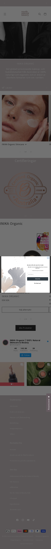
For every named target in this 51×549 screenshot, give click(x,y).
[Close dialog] (48, 258)
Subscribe (37, 278)
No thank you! (37, 283)
